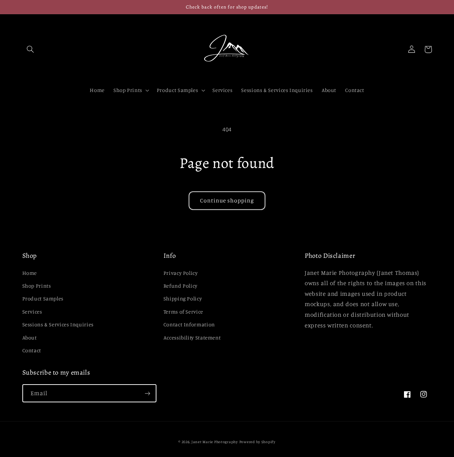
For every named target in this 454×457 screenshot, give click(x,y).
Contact (31, 350)
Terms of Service (183, 312)
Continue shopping (227, 200)
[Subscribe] (147, 393)
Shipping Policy (183, 298)
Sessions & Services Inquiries (58, 324)
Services (32, 312)
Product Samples (42, 298)
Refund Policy (181, 286)
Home (29, 273)
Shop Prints (36, 286)
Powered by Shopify (257, 442)
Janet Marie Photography (215, 442)
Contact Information (189, 324)
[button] (30, 49)
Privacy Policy (181, 273)
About (29, 337)
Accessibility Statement (192, 337)
